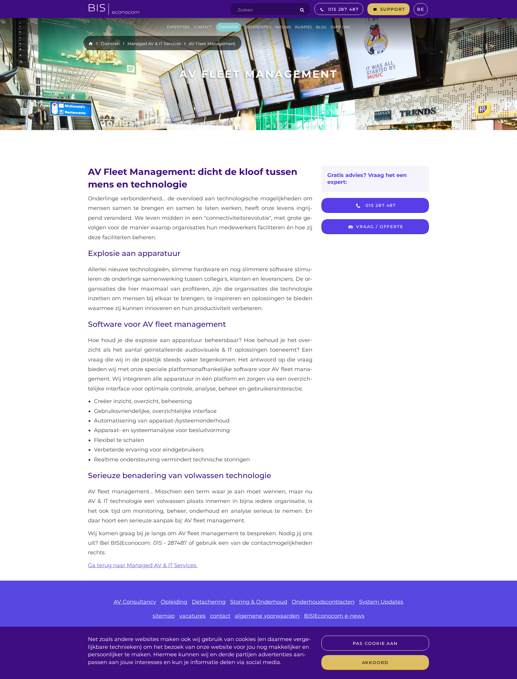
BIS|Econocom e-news (334, 616)
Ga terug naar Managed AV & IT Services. (142, 565)
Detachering (209, 602)
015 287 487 (380, 205)
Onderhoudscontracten (323, 602)
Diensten (110, 43)
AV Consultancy (135, 602)
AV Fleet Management (212, 43)
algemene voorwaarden (267, 616)
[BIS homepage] (114, 7)
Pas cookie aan (375, 643)
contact (220, 616)
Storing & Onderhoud (258, 602)
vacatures (192, 616)
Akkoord (375, 662)
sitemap (164, 616)
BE (420, 9)
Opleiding (174, 602)
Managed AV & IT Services (154, 43)
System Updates (381, 602)
